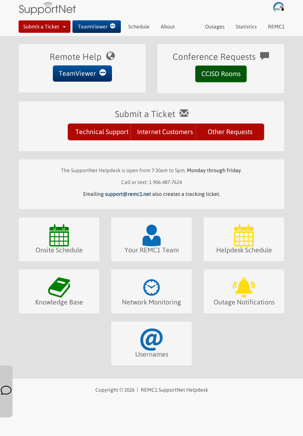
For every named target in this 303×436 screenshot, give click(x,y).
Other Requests (230, 132)
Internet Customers (165, 132)
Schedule (139, 27)
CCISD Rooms (221, 74)
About (168, 27)
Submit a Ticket (43, 27)
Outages (215, 27)
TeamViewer (94, 27)
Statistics (246, 27)
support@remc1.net (128, 194)
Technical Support (102, 132)
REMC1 (276, 27)
